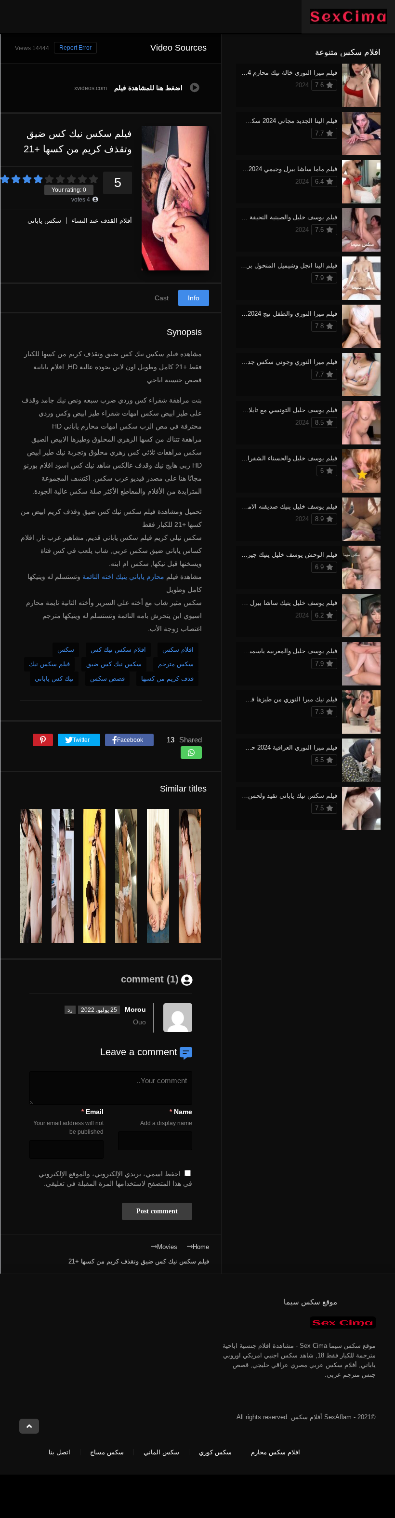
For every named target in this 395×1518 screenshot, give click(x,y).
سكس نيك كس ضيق (114, 664)
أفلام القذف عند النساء (101, 220)
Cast (162, 298)
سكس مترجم (176, 664)
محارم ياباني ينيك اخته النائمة (123, 576)
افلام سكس (178, 649)
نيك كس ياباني (54, 678)
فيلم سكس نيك (49, 664)
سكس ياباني (44, 220)
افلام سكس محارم (275, 1452)
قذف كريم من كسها (167, 678)
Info (193, 298)
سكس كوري (215, 1452)
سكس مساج (107, 1452)
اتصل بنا (59, 1452)
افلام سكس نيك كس (118, 649)
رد (70, 1010)
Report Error (75, 47)
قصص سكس (107, 678)
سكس (65, 649)
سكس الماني (161, 1452)
